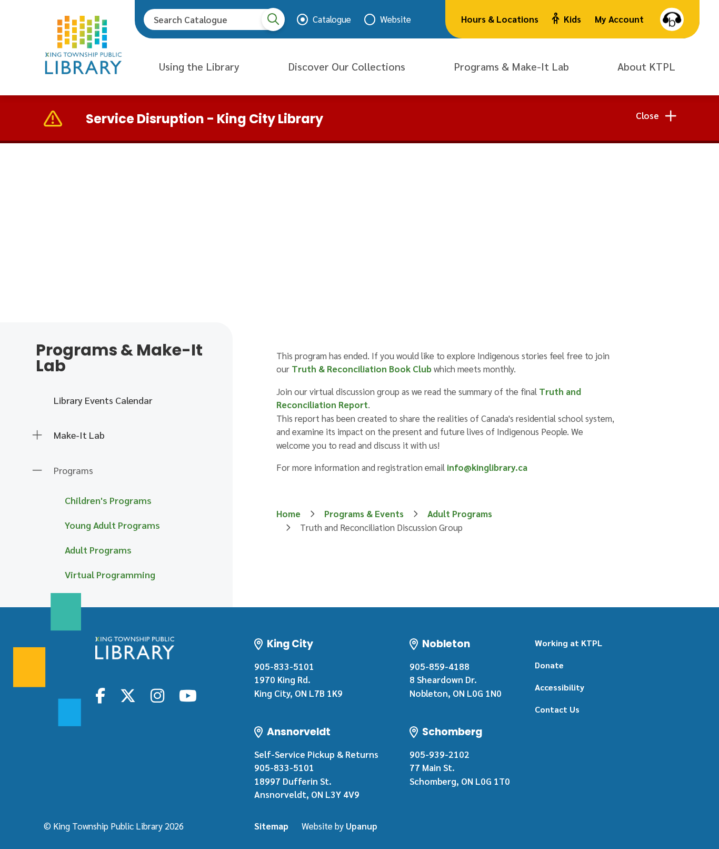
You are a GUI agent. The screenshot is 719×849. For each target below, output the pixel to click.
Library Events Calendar (103, 400)
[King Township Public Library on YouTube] (188, 695)
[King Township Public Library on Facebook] (100, 695)
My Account (619, 19)
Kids (572, 19)
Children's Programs (108, 500)
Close (647, 115)
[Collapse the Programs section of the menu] (37, 471)
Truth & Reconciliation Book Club (362, 368)
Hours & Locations (499, 19)
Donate (549, 664)
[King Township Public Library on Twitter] (128, 695)
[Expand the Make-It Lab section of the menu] (37, 435)
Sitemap (271, 826)
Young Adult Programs (112, 525)
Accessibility (559, 687)
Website (395, 19)
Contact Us (557, 709)
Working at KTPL (568, 642)
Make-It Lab (79, 435)
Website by (339, 826)
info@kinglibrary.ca (487, 467)
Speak (672, 19)
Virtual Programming (110, 574)
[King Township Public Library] (134, 648)
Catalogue (332, 19)
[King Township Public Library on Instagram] (157, 695)
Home (288, 513)
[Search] (273, 19)
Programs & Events (364, 513)
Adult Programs (98, 550)
